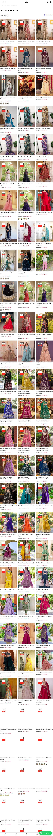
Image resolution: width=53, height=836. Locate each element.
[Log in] (47, 1)
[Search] (5, 1)
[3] (8, 15)
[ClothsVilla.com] (26, 2)
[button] (50, 1)
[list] (4, 15)
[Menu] (2, 1)
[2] (6, 15)
